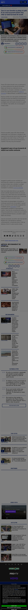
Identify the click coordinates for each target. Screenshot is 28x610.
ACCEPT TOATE (14, 605)
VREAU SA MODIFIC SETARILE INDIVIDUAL (14, 607)
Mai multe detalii (16, 589)
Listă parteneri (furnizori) (5, 603)
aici (13, 593)
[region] (14, 597)
